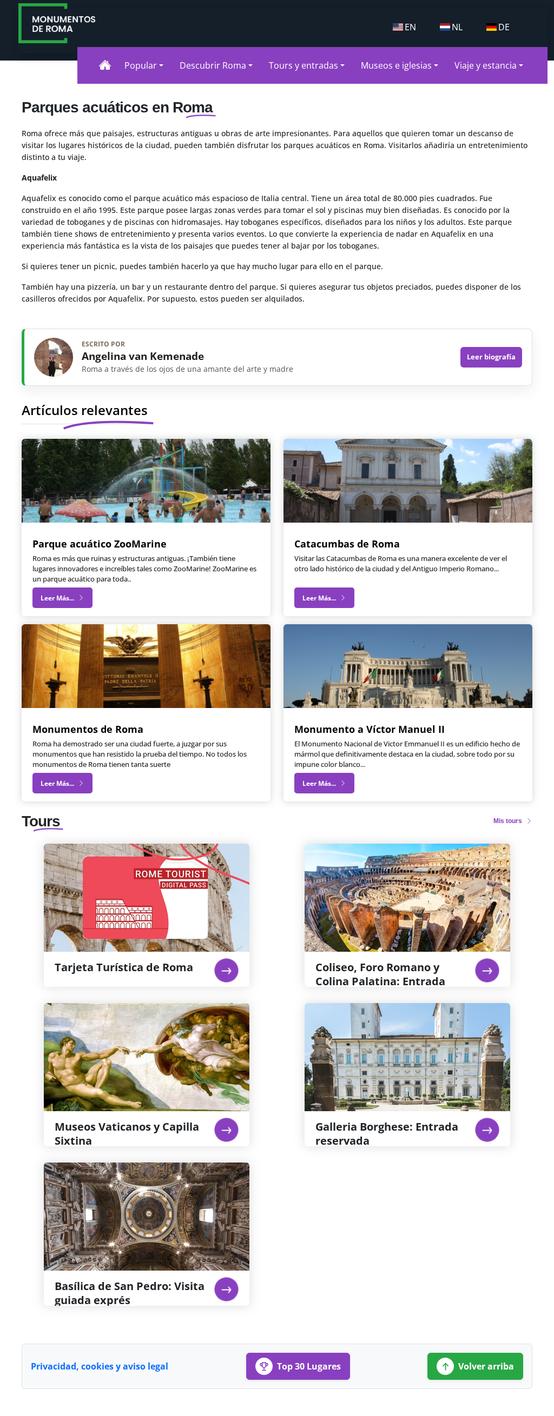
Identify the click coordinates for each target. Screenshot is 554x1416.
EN (410, 27)
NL (457, 27)
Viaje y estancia (485, 65)
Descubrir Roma (213, 65)
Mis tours (508, 821)
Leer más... (58, 598)
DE (504, 27)
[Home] (105, 65)
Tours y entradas (303, 65)
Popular (140, 65)
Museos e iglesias (396, 65)
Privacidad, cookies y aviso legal (99, 1366)
